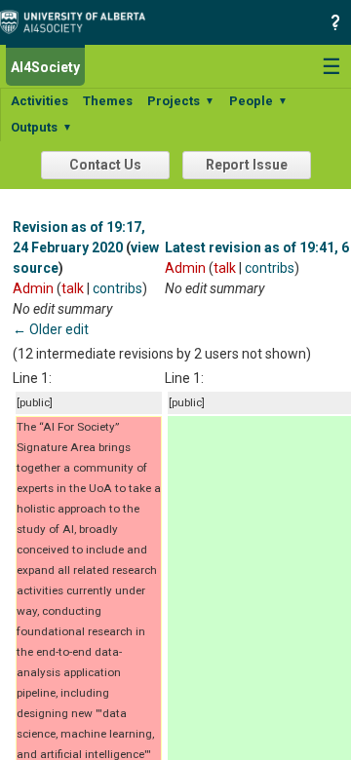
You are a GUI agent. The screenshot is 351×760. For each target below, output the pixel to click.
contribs (117, 288)
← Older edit (51, 329)
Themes (108, 101)
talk (72, 288)
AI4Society (45, 67)
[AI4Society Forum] (77, 20)
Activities (39, 101)
